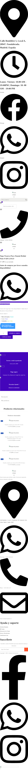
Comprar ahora (6, 337)
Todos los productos (7, 206)
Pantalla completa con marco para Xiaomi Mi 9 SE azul (14, 450)
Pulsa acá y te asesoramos (14, 387)
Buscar (26, 199)
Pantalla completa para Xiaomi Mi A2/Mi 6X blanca (14, 462)
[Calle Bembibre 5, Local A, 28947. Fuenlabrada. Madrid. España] (14, 37)
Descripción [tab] (4, 397)
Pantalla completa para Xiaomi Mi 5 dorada (14, 424)
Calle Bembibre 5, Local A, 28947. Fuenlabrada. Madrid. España (13, 44)
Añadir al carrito (14, 333)
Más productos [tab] (5, 400)
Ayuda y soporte (9, 622)
